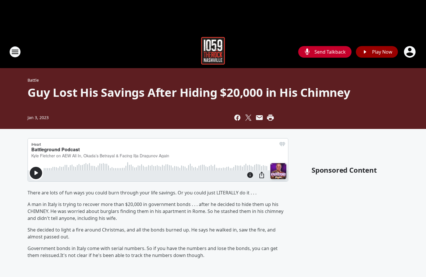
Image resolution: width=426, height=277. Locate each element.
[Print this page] (270, 118)
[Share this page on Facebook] (237, 118)
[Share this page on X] (248, 118)
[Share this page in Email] (259, 118)
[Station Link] (213, 52)
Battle (33, 80)
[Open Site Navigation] (15, 52)
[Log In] (410, 52)
